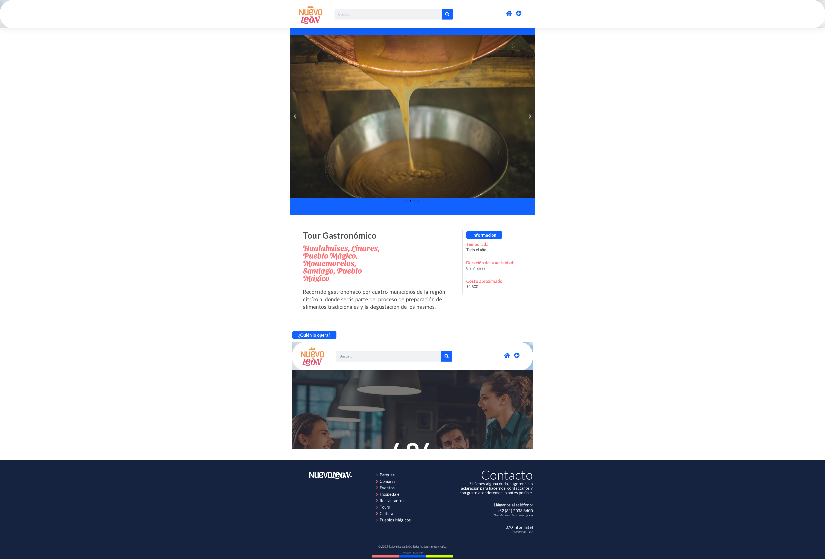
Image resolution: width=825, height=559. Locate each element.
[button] (295, 116)
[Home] (330, 475)
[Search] (447, 14)
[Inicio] (311, 14)
